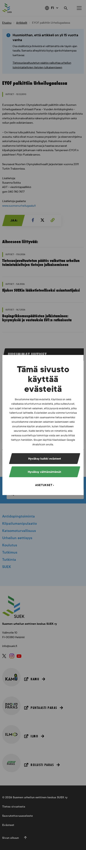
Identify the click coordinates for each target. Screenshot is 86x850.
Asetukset (43, 485)
